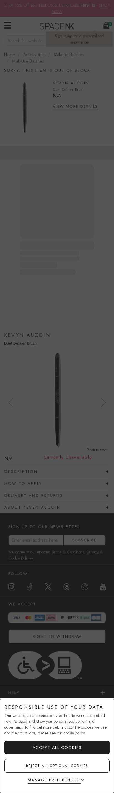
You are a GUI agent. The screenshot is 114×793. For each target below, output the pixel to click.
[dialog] (57, 746)
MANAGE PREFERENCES (53, 780)
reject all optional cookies (57, 765)
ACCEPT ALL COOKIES (57, 747)
